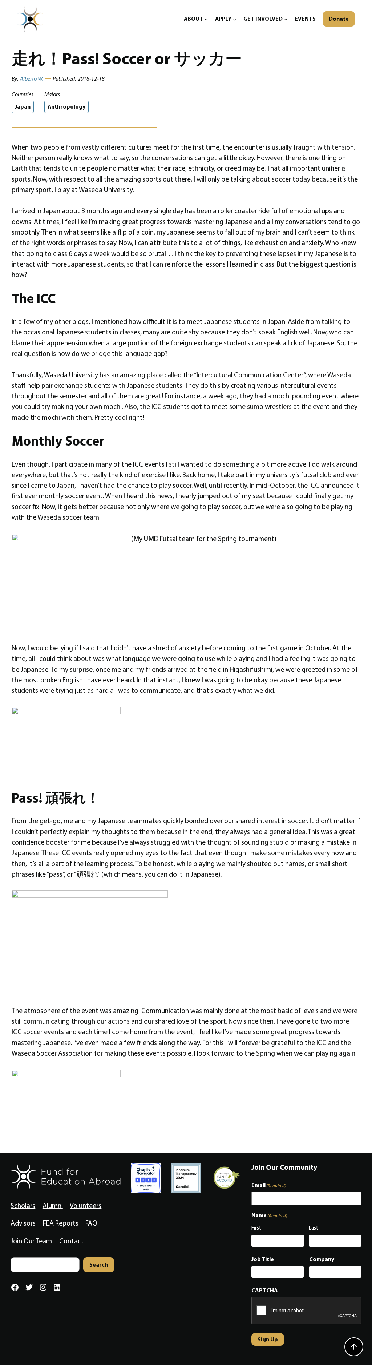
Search (98, 1264)
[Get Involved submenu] (286, 19)
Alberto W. (31, 78)
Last (313, 1227)
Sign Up (268, 1339)
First (256, 1227)
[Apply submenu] (234, 19)
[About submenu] (206, 19)
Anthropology (66, 106)
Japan (23, 106)
